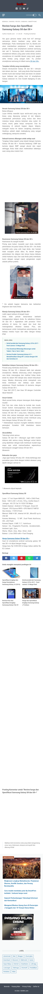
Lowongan (6, 968)
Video (14, 971)
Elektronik (24, 960)
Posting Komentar (30, 34)
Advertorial (6, 956)
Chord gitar (29, 956)
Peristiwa (6, 971)
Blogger (20, 956)
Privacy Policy (26, 986)
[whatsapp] (29, 558)
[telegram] (37, 558)
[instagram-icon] (20, 8)
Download (6, 960)
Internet (16, 964)
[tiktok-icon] (28, 8)
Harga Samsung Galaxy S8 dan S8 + (15, 538)
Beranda (6, 986)
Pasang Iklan (16, 986)
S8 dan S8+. (34, 61)
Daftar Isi (36, 986)
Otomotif (24, 968)
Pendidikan (33, 968)
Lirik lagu (33, 964)
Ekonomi (15, 960)
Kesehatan (24, 964)
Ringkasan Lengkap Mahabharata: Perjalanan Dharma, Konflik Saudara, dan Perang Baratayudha (21, 883)
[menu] (4, 15)
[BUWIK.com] (21, 4)
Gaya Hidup (7, 964)
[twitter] (14, 558)
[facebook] (6, 558)
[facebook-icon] (17, 8)
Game (31, 960)
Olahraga (16, 968)
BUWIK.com (24, 991)
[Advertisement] (21, 177)
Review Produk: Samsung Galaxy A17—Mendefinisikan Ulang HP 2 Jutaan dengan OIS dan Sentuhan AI (22, 357)
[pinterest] (21, 558)
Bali (14, 956)
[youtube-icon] (24, 8)
